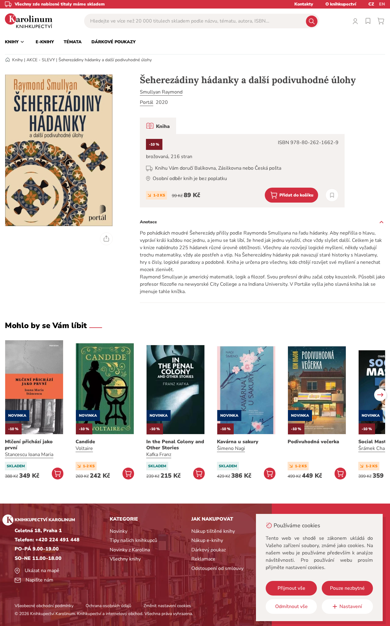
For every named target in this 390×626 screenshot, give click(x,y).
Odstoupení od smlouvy (217, 568)
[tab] (158, 126)
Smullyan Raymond (161, 92)
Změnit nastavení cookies (167, 606)
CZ (371, 4)
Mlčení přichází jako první (29, 445)
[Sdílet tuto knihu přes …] (106, 238)
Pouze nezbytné (347, 588)
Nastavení (350, 606)
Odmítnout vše (291, 606)
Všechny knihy (125, 559)
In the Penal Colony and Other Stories (175, 445)
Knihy (17, 60)
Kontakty (303, 4)
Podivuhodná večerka (313, 442)
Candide (85, 442)
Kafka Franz (158, 454)
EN (382, 4)
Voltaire (84, 448)
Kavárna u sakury (237, 442)
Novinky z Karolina (130, 549)
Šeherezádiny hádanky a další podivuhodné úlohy (105, 60)
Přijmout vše (291, 588)
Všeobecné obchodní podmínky (44, 606)
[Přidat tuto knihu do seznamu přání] (332, 195)
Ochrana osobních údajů (108, 606)
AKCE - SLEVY (41, 60)
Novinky (118, 531)
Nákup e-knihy (207, 540)
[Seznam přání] (368, 21)
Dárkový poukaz (208, 549)
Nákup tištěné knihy (213, 531)
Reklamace (203, 559)
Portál (146, 102)
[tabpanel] (242, 170)
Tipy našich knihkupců (133, 540)
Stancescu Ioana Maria (29, 454)
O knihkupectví (340, 4)
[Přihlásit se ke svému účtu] (355, 21)
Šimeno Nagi (231, 448)
